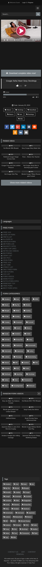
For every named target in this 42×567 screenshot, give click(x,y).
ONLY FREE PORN (10, 269)
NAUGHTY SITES (9, 246)
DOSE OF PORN (9, 235)
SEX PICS (6, 258)
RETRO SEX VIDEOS (11, 251)
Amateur (7, 299)
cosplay (18, 492)
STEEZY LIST (8, 267)
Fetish (28, 333)
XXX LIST (6, 274)
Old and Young (25, 521)
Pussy (7, 529)
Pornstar (7, 368)
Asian (27, 299)
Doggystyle (27, 500)
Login (24, 2)
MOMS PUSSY (8, 279)
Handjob (7, 345)
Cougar (27, 492)
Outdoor (26, 362)
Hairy (30, 339)
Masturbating (32, 357)
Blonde (28, 305)
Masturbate (18, 517)
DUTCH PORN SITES (11, 281)
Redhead (7, 374)
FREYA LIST (7, 237)
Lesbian (6, 357)
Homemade (31, 345)
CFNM (6, 316)
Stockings (20, 110)
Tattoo (6, 380)
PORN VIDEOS (8, 276)
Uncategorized (18, 385)
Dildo (17, 500)
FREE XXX (7, 232)
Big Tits (17, 305)
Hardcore (19, 345)
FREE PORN (7, 286)
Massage (18, 357)
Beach (6, 305)
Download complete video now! (22, 73)
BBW (36, 299)
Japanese (20, 351)
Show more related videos (21, 183)
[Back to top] (36, 561)
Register (30, 2)
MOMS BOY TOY (9, 283)
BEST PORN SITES (10, 288)
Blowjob (6, 310)
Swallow (34, 529)
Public (27, 368)
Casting (28, 310)
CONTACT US (13, 552)
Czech (18, 328)
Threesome (27, 380)
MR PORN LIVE (8, 244)
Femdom (17, 333)
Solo (20, 114)
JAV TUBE (7, 265)
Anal (17, 299)
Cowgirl (7, 496)
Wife (21, 119)
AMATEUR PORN (9, 242)
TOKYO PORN (8, 272)
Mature (9, 110)
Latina (31, 351)
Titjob (35, 533)
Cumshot (7, 328)
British (17, 310)
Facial (6, 333)
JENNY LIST (7, 255)
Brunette (8, 492)
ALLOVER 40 (8, 239)
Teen (16, 380)
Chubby (17, 316)
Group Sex (19, 339)
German (7, 339)
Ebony (29, 328)
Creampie (19, 322)
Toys (5, 385)
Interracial (7, 351)
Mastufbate (32, 110)
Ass (32, 484)
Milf (16, 362)
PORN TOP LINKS (9, 248)
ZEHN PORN (8, 260)
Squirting (19, 374)
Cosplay (6, 322)
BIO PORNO (7, 253)
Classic (28, 316)
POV (17, 368)
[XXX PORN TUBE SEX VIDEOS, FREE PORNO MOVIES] (17, 8)
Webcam (31, 385)
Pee (36, 362)
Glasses (16, 504)
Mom (14, 521)
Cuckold (30, 322)
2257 (23, 552)
